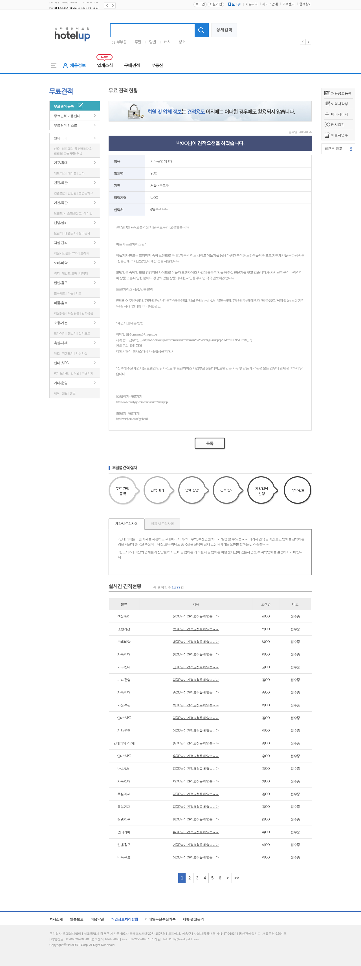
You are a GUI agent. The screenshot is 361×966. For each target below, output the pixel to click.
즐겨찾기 (305, 4)
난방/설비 (60, 223)
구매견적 (132, 65)
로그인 (200, 4)
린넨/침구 (60, 283)
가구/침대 (60, 163)
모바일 (236, 4)
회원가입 (216, 4)
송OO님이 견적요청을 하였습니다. (196, 692)
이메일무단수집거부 (160, 919)
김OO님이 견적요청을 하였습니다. (196, 680)
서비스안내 (270, 4)
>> (236, 877)
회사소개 (56, 919)
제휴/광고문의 (193, 919)
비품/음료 (60, 303)
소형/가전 (60, 323)
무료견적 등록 (64, 106)
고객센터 (288, 4)
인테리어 (60, 138)
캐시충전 (338, 125)
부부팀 (121, 42)
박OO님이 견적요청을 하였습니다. (196, 629)
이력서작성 (339, 104)
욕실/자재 (60, 343)
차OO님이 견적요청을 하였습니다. (196, 781)
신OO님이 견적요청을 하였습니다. (196, 616)
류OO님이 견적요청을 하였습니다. (196, 832)
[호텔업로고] (72, 42)
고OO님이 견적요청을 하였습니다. (196, 667)
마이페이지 (339, 114)
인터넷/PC (61, 363)
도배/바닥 (60, 263)
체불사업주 (339, 135)
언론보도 (76, 919)
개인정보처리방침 (124, 919)
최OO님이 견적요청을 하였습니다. (196, 705)
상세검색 (224, 30)
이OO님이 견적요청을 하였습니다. (196, 731)
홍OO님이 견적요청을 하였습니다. (196, 743)
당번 (152, 42)
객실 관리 (60, 243)
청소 (182, 42)
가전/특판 (60, 203)
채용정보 (78, 65)
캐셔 (167, 42)
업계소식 (105, 65)
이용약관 (97, 919)
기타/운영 (60, 383)
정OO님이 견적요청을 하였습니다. (196, 654)
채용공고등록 (341, 93)
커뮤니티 (251, 4)
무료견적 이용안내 (67, 116)
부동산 (157, 65)
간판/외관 (60, 183)
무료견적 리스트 (65, 125)
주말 (138, 42)
